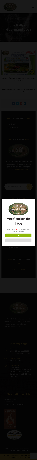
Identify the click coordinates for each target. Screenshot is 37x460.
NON (18, 240)
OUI (18, 235)
